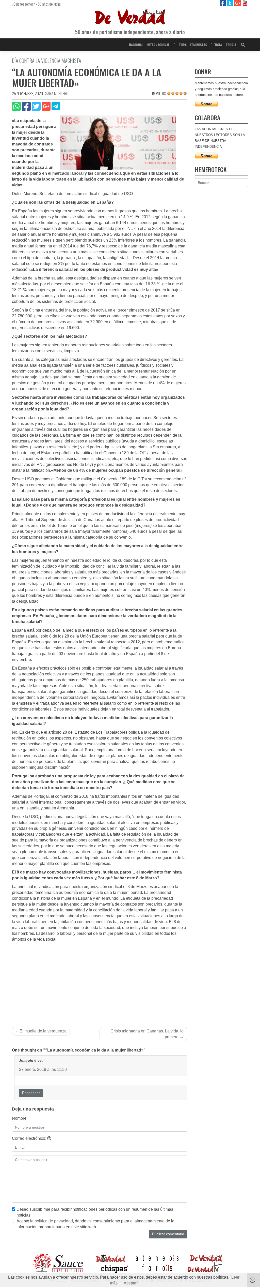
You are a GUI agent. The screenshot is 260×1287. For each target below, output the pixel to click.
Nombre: (19, 1118)
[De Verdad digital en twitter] (230, 3)
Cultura (180, 44)
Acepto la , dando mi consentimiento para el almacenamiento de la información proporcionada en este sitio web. (95, 1224)
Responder (31, 1093)
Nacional (136, 44)
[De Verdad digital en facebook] (223, 3)
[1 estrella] (169, 93)
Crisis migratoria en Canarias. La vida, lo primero (147, 1034)
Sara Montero (56, 94)
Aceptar (131, 1283)
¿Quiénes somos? (23, 4)
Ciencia (216, 44)
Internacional (158, 44)
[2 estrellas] (173, 93)
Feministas (198, 44)
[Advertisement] (99, 980)
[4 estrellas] (181, 93)
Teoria (231, 44)
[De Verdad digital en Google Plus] (238, 3)
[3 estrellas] (177, 93)
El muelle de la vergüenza (43, 1031)
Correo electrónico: (29, 1138)
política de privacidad (54, 1221)
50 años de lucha (49, 4)
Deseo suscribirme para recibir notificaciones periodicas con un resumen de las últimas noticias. (95, 1212)
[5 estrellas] (185, 93)
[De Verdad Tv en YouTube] (245, 3)
